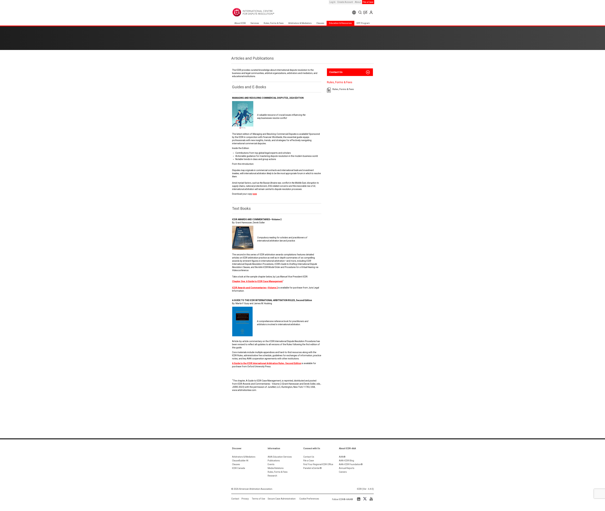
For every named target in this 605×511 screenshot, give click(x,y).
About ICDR (240, 23)
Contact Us (371, 12)
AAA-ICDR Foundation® (351, 464)
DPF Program (363, 23)
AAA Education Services (280, 457)
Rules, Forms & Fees (274, 23)
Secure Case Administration (282, 498)
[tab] (350, 72)
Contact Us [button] (336, 72)
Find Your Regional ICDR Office (318, 464)
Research (272, 475)
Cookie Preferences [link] (309, 498)
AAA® (342, 457)
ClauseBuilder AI (240, 460)
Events (271, 464)
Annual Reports (346, 468)
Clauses (320, 23)
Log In (332, 2)
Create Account (345, 2)
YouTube (370, 499)
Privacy (245, 498)
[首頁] (263, 12)
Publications (274, 460)
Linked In (359, 499)
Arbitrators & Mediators (243, 457)
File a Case (368, 2)
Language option (354, 12)
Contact (235, 498)
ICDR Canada (238, 468)
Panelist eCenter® (312, 468)
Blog (366, 12)
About (358, 2)
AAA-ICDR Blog (346, 460)
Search (360, 12)
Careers (343, 472)
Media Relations (276, 468)
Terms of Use (258, 498)
